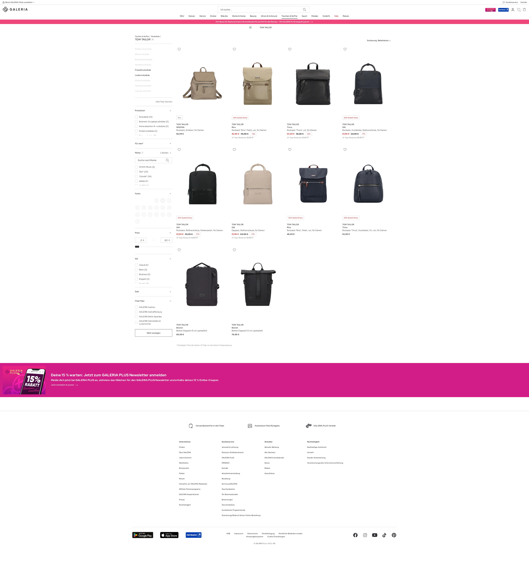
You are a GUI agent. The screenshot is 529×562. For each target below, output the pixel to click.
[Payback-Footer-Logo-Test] (193, 535)
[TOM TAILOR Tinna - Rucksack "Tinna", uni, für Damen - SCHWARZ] (313, 83)
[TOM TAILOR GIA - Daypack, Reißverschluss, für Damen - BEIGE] (258, 184)
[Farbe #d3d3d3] (156, 201)
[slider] (136, 247)
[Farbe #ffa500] (137, 214)
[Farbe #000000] (137, 201)
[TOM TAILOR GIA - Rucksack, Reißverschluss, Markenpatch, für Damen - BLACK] (202, 184)
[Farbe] (150, 214)
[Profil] (513, 10)
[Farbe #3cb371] (137, 208)
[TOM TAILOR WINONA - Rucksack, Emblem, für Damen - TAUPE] (202, 83)
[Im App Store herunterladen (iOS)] (169, 535)
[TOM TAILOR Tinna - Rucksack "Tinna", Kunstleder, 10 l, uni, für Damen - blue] (368, 184)
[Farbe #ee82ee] (156, 208)
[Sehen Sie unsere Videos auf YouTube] (374, 535)
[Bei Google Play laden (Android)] (142, 535)
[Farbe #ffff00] (144, 214)
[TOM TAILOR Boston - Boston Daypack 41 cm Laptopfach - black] (202, 284)
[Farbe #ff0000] (169, 208)
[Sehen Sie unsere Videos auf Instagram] (365, 535)
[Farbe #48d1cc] (144, 208)
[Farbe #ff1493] (163, 208)
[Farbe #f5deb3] (144, 201)
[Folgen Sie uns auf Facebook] (355, 535)
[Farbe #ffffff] (163, 201)
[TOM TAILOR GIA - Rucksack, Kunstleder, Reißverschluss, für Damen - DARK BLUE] (368, 83)
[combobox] (379, 41)
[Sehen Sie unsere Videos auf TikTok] (384, 535)
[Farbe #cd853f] (169, 201)
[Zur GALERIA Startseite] (15, 9)
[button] (18, 2)
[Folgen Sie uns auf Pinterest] (394, 535)
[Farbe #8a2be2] (150, 208)
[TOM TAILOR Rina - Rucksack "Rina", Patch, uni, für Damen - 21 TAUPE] (258, 83)
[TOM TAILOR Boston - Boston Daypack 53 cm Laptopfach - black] (258, 284)
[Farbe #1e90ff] (150, 201)
